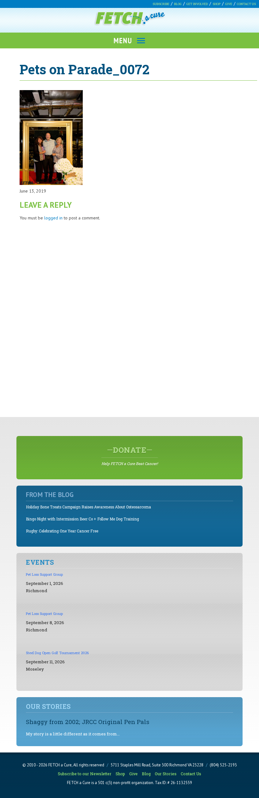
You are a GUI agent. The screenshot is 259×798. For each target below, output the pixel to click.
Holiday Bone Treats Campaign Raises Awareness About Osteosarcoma (88, 507)
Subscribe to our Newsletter (84, 773)
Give (228, 4)
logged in (53, 218)
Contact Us (246, 4)
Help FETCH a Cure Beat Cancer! (129, 455)
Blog (178, 4)
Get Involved (197, 4)
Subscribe (161, 4)
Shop (216, 4)
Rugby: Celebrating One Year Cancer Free (62, 531)
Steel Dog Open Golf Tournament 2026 (57, 652)
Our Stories (166, 773)
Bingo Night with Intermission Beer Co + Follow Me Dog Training (82, 519)
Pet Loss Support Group (44, 574)
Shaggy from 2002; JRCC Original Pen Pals (87, 722)
